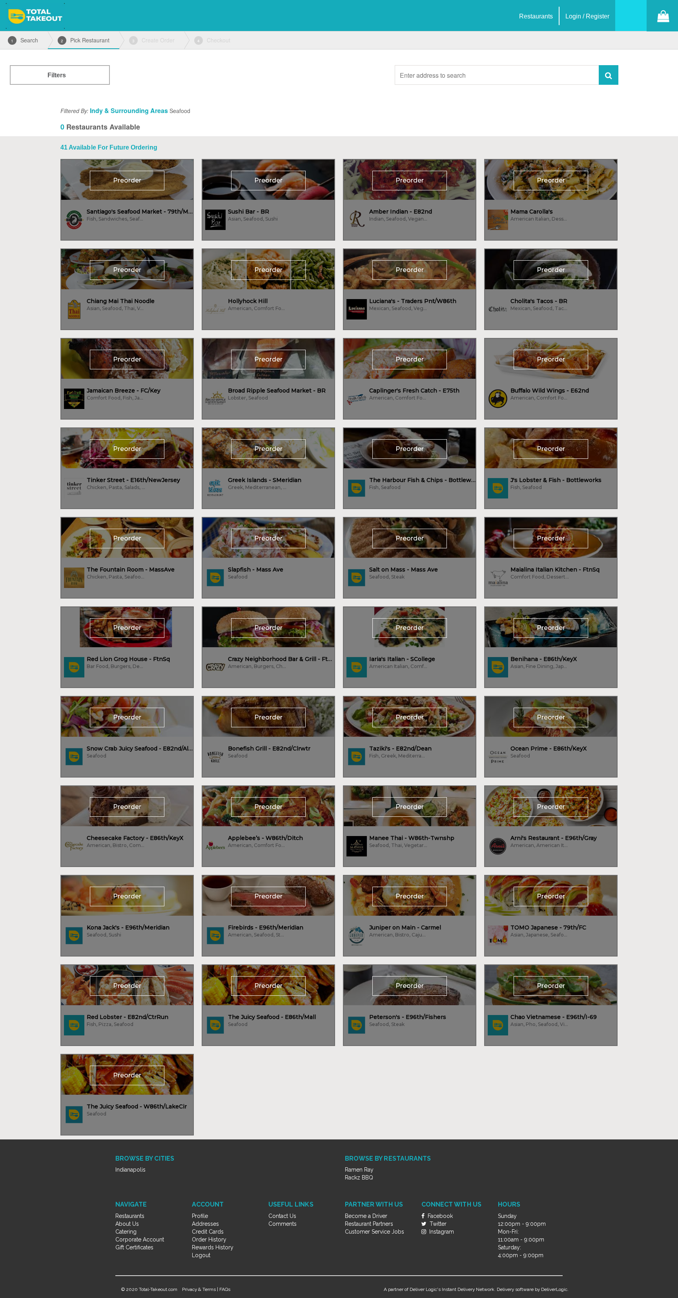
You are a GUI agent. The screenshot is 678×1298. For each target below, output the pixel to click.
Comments (282, 1224)
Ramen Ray (359, 1170)
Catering (126, 1232)
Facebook (439, 1216)
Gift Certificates (134, 1247)
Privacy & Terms (199, 1289)
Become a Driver (366, 1216)
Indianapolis (130, 1170)
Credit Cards (208, 1232)
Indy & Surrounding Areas (129, 110)
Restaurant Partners (369, 1224)
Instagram (441, 1232)
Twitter (437, 1224)
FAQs (224, 1289)
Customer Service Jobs (374, 1232)
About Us (127, 1224)
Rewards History (212, 1247)
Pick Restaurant (85, 40)
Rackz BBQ (359, 1177)
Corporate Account (139, 1239)
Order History (209, 1239)
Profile (200, 1216)
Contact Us (282, 1216)
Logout (201, 1255)
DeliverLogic (554, 1289)
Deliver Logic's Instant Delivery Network (452, 1289)
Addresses (205, 1224)
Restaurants (129, 1216)
